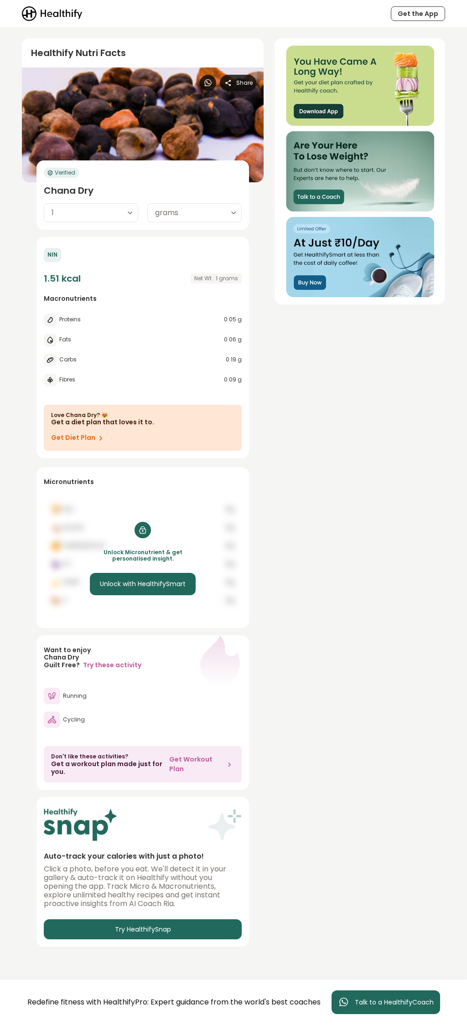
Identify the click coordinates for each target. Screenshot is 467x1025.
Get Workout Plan (191, 764)
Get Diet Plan (73, 437)
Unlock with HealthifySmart (143, 583)
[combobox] (91, 212)
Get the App (418, 13)
